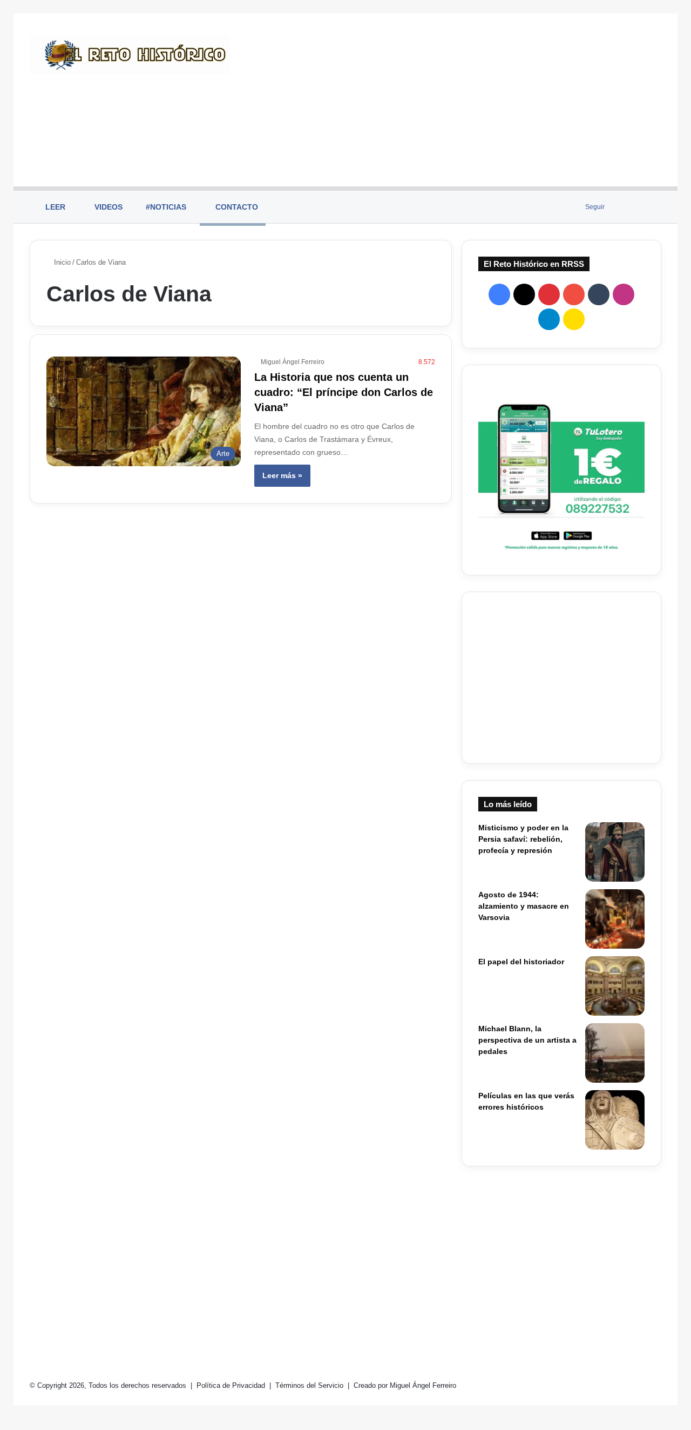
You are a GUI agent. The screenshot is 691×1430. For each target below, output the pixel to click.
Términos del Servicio (310, 1385)
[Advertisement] (453, 100)
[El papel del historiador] (615, 986)
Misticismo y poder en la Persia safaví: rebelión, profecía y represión (523, 839)
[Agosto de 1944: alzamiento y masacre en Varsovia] (615, 919)
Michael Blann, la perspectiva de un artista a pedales (527, 1040)
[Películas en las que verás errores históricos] (615, 1120)
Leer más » (282, 475)
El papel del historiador (521, 961)
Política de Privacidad (232, 1385)
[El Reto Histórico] (129, 55)
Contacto (235, 207)
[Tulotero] (561, 470)
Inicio (61, 262)
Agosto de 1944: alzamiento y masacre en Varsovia (523, 906)
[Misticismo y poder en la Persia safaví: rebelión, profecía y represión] (615, 852)
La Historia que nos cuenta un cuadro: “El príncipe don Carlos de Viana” (343, 392)
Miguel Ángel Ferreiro (292, 362)
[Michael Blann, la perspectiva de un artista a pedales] (615, 1053)
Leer (54, 207)
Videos (107, 207)
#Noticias (165, 207)
